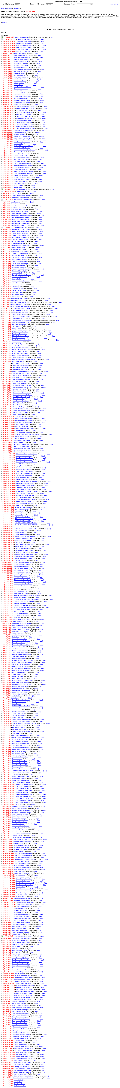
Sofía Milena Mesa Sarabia (21, 65)
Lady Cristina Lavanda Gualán (20, 229)
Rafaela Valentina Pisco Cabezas (21, 225)
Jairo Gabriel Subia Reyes (21, 93)
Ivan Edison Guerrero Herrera (23, 527)
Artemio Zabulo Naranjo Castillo (24, 794)
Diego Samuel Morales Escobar (20, 373)
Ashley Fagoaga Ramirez (19, 247)
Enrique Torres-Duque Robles (20, 940)
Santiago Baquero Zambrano (24, 122)
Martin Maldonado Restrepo (19, 950)
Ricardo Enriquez (15, 202)
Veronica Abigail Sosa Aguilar (22, 979)
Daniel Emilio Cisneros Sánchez (22, 87)
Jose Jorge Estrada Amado (23, 1054)
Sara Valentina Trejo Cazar (21, 588)
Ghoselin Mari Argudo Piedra (21, 916)
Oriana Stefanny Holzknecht (20, 666)
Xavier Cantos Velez (19, 183)
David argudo (18, 542)
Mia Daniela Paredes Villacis (21, 98)
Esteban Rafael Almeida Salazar (21, 645)
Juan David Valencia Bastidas (23, 857)
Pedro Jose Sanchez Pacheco (22, 167)
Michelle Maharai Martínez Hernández (23, 1078)
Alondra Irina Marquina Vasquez (19, 211)
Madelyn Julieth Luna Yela (20, 412)
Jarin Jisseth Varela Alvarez (19, 822)
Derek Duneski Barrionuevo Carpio (20, 206)
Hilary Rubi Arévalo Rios (20, 59)
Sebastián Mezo (20, 887)
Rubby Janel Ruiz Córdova (19, 261)
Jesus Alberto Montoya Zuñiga (22, 1072)
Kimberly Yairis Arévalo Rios (21, 61)
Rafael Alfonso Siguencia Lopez (20, 1013)
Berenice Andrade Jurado (20, 155)
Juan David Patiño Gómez (21, 71)
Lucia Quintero (18, 1060)
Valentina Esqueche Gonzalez (20, 312)
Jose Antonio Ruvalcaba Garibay (24, 855)
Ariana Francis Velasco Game (20, 263)
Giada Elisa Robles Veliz (21, 426)
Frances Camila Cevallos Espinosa (21, 668)
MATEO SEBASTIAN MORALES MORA (27, 481)
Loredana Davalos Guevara (20, 1029)
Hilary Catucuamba (18, 403)
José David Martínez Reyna (21, 981)
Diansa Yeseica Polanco (18, 1003)
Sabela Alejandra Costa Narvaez (21, 749)
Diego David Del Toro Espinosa (20, 347)
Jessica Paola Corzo (19, 912)
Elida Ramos (19, 191)
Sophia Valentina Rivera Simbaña (24, 550)
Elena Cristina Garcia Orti (19, 672)
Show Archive (114, 4)
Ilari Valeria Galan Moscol (20, 79)
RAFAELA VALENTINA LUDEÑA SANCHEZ (24, 359)
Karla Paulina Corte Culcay (19, 251)
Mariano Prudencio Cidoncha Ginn (23, 995)
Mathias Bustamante (17, 633)
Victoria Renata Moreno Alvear (20, 739)
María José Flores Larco (22, 477)
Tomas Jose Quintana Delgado (24, 796)
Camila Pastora (18, 185)
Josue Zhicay (14, 204)
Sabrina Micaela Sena (20, 1074)
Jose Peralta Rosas (19, 1084)
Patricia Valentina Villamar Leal (20, 231)
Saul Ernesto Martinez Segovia (20, 962)
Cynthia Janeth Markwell (21, 424)
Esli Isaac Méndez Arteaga (22, 1046)
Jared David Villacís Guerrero (20, 239)
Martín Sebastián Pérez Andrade (21, 1007)
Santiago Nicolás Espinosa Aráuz (21, 966)
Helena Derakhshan (19, 53)
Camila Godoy (17, 617)
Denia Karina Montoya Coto (23, 479)
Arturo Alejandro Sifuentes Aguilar (23, 138)
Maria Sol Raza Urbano (18, 755)
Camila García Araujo (21, 534)
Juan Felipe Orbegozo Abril (23, 493)
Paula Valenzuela (20, 896)
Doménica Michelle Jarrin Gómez (22, 841)
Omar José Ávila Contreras (19, 314)
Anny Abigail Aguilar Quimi (21, 615)
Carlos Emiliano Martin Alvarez (22, 1070)
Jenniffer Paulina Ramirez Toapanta (23, 140)
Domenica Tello (16, 952)
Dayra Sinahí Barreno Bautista (22, 91)
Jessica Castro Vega (19, 75)
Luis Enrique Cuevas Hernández (24, 784)
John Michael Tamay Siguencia (21, 397)
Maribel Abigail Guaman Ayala (20, 221)
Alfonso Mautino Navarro (20, 63)
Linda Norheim (18, 1082)
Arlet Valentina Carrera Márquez (20, 336)
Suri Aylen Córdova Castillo (19, 729)
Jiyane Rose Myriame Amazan (24, 126)
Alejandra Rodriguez (19, 134)
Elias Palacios (16, 774)
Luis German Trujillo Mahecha (20, 682)
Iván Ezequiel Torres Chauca (24, 456)
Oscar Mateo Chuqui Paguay (20, 1017)
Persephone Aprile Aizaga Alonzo (23, 873)
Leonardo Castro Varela (19, 389)
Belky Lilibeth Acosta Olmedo (24, 989)
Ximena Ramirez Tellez (18, 1011)
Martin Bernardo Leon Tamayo (20, 741)
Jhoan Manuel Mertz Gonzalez (22, 1064)
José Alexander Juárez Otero (20, 332)
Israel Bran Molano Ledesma (20, 956)
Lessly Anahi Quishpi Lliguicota (24, 503)
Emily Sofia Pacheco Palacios (22, 914)
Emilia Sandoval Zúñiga (18, 265)
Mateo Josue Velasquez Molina (24, 45)
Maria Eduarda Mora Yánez (22, 436)
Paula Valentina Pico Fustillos (24, 790)
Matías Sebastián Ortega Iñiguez (21, 837)
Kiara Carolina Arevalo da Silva (21, 1034)
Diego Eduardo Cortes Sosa (23, 43)
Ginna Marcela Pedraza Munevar (23, 1050)
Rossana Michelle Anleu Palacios (23, 1058)
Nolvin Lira (18, 804)
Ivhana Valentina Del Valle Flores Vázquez (26, 536)
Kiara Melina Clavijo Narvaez (20, 711)
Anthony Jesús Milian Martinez (23, 418)
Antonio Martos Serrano (18, 968)
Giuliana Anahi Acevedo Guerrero (21, 195)
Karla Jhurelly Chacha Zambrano (22, 163)
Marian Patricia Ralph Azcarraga (20, 932)
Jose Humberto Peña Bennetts (20, 954)
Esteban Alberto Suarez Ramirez (25, 985)
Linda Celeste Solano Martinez (20, 253)
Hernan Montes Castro (18, 318)
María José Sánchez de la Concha (21, 623)
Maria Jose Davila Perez (22, 792)
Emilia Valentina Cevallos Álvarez (21, 316)
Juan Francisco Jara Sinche (20, 401)
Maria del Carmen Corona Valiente (23, 993)
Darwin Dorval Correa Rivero (19, 1023)
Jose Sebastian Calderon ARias (20, 743)
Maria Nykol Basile (17, 273)
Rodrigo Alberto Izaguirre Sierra (23, 977)
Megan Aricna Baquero (18, 824)
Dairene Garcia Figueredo (23, 892)
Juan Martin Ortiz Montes (18, 207)
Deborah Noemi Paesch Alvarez (21, 619)
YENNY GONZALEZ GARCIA (23, 521)
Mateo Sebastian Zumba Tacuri (22, 580)
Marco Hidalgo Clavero (19, 621)
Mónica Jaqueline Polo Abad (20, 814)
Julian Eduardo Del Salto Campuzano (23, 839)
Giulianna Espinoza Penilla (19, 694)
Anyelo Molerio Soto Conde (21, 55)
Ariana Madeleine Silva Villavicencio (22, 680)
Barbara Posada (16, 328)
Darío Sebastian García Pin (23, 904)
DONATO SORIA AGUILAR (21, 446)
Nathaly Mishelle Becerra (20, 67)
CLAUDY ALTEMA (20, 416)
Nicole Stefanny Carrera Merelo (20, 1015)
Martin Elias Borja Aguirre (19, 830)
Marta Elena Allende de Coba (20, 1025)
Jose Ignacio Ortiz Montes (23, 51)
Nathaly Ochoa (16, 946)
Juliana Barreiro (16, 342)
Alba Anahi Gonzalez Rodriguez (21, 649)
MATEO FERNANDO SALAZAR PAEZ (22, 660)
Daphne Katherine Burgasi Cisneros (22, 349)
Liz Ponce (16, 589)
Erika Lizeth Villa (18, 144)
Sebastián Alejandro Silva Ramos (23, 130)
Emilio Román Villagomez (23, 881)
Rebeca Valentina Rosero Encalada (25, 485)
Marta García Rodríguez (19, 391)
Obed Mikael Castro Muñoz (23, 41)
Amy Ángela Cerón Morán (23, 786)
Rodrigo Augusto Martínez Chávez (25, 501)
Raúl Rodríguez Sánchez (19, 727)
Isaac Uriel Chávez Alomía (19, 377)
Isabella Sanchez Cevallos (19, 290)
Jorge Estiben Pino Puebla (19, 944)
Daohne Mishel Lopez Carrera (20, 751)
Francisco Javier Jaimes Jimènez (21, 721)
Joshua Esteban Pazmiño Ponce (21, 235)
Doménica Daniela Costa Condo (23, 538)
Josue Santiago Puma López (22, 448)
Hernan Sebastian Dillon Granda (22, 936)
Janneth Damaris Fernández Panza (21, 340)
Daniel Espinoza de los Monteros (20, 217)
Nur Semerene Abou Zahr (19, 383)
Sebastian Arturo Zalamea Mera (24, 891)
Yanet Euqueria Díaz (18, 399)
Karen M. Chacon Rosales (21, 438)
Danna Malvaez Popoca (18, 643)
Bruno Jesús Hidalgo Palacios (22, 148)
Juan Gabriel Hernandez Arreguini (21, 1019)
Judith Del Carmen (17, 696)
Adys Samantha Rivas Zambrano (24, 420)
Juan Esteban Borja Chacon (21, 159)
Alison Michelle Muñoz (22, 110)
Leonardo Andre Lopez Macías (24, 475)
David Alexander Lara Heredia (22, 102)
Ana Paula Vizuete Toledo (19, 345)
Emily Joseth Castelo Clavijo (24, 116)
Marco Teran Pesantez (20, 152)
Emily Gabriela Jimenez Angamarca (23, 173)
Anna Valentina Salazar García (22, 578)
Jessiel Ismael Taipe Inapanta (22, 440)
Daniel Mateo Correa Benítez (19, 926)
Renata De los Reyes (18, 288)
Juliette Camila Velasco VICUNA (24, 519)
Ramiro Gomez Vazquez (18, 338)
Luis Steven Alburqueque (22, 509)
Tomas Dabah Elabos (21, 1052)
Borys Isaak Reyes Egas (19, 237)
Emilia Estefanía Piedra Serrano (21, 700)
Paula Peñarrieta (18, 442)
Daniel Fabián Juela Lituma (19, 725)
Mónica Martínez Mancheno (19, 1001)
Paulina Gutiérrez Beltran (24, 39)
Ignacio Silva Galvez (18, 676)
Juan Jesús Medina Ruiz (19, 656)
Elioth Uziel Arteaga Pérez (19, 381)
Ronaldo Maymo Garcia (20, 177)
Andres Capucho (17, 414)
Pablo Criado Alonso (19, 73)
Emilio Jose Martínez (20, 1086)
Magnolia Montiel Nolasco (22, 975)
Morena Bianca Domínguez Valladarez (26, 462)
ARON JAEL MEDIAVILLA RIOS (21, 664)
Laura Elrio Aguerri (17, 828)
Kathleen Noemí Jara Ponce (20, 650)
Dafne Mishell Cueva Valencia (22, 96)
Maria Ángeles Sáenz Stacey (23, 1068)
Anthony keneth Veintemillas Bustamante (23, 371)
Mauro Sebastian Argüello (22, 863)
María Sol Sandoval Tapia (21, 593)
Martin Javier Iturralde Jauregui (23, 853)
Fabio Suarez (15, 733)
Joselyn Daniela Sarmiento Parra (24, 428)
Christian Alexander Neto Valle (20, 365)
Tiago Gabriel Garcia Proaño (23, 788)
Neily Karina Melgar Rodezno (24, 469)
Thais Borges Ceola (17, 767)
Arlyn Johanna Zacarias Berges (20, 747)
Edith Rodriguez (16, 286)
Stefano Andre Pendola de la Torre (25, 495)
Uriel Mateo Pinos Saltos (20, 576)
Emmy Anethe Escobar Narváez (24, 471)
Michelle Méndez (19, 973)
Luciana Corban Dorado (18, 713)
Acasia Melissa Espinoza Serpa (22, 154)
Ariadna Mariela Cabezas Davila (20, 306)
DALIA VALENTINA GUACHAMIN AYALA (26, 528)
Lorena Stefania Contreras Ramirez (21, 812)
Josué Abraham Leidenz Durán (20, 635)
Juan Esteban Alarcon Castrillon (24, 802)
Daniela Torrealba (16, 934)
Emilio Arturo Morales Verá (21, 169)
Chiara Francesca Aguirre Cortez (24, 798)
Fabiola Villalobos (17, 283)
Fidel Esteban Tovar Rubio (21, 570)
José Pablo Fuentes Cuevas (23, 497)
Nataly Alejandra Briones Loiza (20, 625)
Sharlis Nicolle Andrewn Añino (20, 765)
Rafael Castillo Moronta (18, 241)
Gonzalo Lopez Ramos (18, 284)
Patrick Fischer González (19, 808)
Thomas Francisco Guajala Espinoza (26, 499)
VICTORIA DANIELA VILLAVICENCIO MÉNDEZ (27, 599)
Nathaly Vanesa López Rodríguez (25, 108)
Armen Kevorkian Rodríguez (20, 820)
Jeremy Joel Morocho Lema (19, 357)
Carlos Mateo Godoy (19, 104)
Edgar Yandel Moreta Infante (23, 47)
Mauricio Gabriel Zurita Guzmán (21, 641)
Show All (3, 8)
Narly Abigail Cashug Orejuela (20, 197)
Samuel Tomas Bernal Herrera (22, 609)
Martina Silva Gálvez (18, 678)
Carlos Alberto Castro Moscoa (22, 94)
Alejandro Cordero (20, 875)
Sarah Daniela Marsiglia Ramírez (21, 833)
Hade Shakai (15, 637)
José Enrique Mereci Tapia (18, 209)
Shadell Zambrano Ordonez (19, 639)
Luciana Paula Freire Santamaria (21, 245)
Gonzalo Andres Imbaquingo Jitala (25, 883)
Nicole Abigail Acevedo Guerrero (22, 157)
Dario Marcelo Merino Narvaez (20, 631)
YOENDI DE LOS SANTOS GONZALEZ (26, 523)
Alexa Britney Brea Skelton (19, 745)
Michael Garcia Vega (17, 717)
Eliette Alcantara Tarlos (21, 1044)
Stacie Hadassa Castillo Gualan (20, 772)
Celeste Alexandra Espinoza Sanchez (25, 544)
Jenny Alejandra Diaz (18, 243)
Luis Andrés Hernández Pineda (24, 112)
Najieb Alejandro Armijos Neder (22, 898)
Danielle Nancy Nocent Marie (21, 574)
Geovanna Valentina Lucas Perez (23, 568)
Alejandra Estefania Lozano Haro (20, 302)
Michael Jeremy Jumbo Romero (23, 558)
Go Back (4, 22)
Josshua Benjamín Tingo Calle (21, 845)
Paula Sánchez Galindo (20, 132)
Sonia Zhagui (14, 698)
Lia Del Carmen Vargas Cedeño (24, 49)
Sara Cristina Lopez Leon (19, 702)
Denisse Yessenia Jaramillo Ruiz (21, 964)
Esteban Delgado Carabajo (21, 613)
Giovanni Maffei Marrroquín (23, 1056)
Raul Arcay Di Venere (21, 513)
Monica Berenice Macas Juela (24, 879)
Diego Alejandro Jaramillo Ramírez (21, 275)
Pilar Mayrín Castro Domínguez (20, 281)
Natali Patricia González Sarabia (22, 1062)
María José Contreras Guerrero (22, 997)
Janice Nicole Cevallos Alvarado (22, 586)
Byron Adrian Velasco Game (19, 761)
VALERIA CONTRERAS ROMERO (23, 605)
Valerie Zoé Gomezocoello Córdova (23, 146)
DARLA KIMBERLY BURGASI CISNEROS (27, 491)
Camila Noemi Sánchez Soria (24, 487)
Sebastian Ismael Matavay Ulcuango (24, 601)
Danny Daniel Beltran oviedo (19, 304)
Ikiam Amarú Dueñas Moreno (21, 175)
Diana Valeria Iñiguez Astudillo (22, 918)
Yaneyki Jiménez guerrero (19, 627)
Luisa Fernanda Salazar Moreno (22, 393)
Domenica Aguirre (17, 709)
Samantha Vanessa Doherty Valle (22, 1036)
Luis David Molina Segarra (19, 324)
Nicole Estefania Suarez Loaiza (22, 572)
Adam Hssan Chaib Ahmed (19, 735)
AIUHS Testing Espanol (21, 37)
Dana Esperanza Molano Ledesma (21, 960)
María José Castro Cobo (19, 647)
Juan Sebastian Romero (22, 877)
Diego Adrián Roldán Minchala (20, 367)
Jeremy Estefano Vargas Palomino (23, 165)
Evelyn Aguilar (19, 430)
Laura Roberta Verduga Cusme (22, 142)
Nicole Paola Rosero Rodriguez (22, 100)
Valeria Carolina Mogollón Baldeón (21, 922)
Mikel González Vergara (19, 406)
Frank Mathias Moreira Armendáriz (25, 483)
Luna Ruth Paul (20, 464)
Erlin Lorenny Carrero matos (22, 444)
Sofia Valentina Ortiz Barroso (20, 369)
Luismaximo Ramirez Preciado (20, 223)
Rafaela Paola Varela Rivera (20, 686)
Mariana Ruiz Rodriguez (20, 603)
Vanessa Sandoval (17, 835)
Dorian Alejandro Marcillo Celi (20, 1005)
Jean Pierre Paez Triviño (20, 849)
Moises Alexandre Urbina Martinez (21, 269)
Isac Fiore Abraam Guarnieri (19, 330)
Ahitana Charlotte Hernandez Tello (21, 719)
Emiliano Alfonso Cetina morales (23, 199)
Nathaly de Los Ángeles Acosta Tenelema (25, 607)
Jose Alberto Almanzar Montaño (23, 869)
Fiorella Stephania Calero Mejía (24, 902)
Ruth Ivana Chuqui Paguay (21, 920)
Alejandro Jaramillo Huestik (21, 181)
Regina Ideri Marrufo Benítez (24, 120)
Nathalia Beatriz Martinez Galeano (21, 654)
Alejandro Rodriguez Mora (20, 1027)
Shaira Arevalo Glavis (18, 753)
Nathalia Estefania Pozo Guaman (21, 776)
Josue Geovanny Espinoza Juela (21, 690)
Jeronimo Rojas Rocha (20, 908)
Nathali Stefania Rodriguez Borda (25, 991)
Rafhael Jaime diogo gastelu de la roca (26, 454)
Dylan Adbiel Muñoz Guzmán (20, 353)
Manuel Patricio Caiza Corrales (22, 136)
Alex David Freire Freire (20, 161)
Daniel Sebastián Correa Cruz (20, 310)
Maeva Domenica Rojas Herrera (20, 958)
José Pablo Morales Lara (20, 591)
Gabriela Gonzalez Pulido (21, 865)
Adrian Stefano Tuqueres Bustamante (21, 215)
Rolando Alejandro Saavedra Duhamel (24, 1076)
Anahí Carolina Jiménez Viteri (22, 566)
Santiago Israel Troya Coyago (22, 564)
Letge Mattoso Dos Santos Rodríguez (22, 375)
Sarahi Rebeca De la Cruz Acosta (23, 584)
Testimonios (16, 8)
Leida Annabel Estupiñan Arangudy (23, 1048)
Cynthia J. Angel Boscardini (19, 351)
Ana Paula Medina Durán (20, 910)
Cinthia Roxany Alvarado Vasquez (21, 308)
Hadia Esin (15, 948)
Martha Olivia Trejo (19, 1080)
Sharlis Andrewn (16, 704)
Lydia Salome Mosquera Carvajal (25, 106)
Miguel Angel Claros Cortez (19, 692)
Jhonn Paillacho (18, 187)
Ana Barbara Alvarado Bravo (19, 763)
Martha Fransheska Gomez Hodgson (22, 806)
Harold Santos (20, 505)
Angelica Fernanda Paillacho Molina (24, 554)
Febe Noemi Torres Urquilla (19, 271)
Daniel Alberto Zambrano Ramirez (21, 782)
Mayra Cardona (19, 511)
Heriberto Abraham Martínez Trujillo (22, 387)
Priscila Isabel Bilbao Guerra (20, 1009)
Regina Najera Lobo (18, 843)
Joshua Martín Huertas (20, 597)
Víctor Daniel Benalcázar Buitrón (21, 924)
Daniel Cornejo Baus (17, 831)
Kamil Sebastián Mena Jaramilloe (21, 379)
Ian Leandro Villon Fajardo (18, 300)
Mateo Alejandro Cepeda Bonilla (20, 322)
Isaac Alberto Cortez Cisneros (23, 540)
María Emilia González (21, 530)
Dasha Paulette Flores (20, 81)
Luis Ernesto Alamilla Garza (22, 517)
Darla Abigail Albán (19, 83)
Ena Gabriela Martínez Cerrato (20, 257)
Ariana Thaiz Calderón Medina (20, 769)
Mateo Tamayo (16, 296)
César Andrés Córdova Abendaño (21, 410)
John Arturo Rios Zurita (18, 674)
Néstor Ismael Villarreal (18, 778)
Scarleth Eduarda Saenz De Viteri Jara (24, 150)
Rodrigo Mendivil (16, 279)
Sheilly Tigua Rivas (17, 292)
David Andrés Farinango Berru (20, 970)
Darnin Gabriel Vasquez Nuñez (22, 77)
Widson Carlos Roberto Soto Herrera (22, 662)
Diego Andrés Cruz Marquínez (22, 999)
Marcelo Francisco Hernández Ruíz (25, 889)
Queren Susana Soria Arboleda (24, 467)
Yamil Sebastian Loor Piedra (21, 179)
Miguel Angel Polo (19, 871)
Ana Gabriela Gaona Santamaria (22, 385)
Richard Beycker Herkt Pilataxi (22, 450)
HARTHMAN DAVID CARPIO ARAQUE (22, 770)
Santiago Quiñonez (20, 552)
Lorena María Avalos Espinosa (24, 124)
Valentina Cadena (18, 85)
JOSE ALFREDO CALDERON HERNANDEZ (27, 434)
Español (9, 8)
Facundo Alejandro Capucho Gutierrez (23, 408)
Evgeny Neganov (20, 466)
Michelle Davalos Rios (18, 688)
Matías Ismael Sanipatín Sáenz (20, 826)
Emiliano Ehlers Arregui (18, 715)
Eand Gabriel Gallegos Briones (20, 219)
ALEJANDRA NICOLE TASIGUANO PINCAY (27, 525)
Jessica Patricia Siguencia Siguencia (22, 810)
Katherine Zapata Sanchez (19, 277)
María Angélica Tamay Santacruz (21, 363)
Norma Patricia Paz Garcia (19, 928)
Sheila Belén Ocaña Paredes (22, 867)
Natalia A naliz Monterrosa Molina (21, 670)
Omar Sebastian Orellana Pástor (24, 885)
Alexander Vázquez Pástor (21, 900)
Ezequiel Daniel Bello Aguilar (23, 983)
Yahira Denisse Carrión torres (20, 233)
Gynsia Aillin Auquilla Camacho (23, 507)
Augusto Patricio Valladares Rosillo (23, 562)
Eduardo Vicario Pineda (18, 249)
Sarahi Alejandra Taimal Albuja (20, 816)
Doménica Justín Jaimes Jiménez (21, 731)
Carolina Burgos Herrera (22, 906)
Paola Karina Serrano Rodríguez (21, 708)
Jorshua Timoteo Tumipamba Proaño (22, 684)
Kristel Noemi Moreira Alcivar (22, 452)
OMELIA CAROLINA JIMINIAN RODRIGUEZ (24, 723)
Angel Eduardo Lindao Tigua (20, 652)
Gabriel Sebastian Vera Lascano (22, 69)
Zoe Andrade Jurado (17, 294)
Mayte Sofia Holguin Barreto (19, 298)
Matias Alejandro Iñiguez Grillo (22, 57)
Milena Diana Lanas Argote (21, 89)
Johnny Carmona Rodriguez (23, 987)
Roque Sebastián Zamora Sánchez (21, 320)
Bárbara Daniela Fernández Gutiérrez (25, 859)
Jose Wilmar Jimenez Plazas (21, 847)
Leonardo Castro (17, 405)
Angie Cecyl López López (19, 818)
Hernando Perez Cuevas (19, 658)
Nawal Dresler (18, 1042)
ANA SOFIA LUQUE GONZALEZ (24, 556)
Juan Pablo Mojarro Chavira (20, 1038)
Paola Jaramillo (16, 326)
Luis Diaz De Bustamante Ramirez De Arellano (26, 595)
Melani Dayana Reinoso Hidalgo (20, 780)
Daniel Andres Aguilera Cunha (21, 1032)
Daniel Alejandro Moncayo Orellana (23, 582)
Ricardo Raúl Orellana (18, 361)
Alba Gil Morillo (16, 193)
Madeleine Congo (19, 515)
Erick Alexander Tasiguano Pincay (25, 128)
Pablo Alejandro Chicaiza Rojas (20, 355)
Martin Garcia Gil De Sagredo (24, 473)
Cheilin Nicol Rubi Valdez (22, 548)
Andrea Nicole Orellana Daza (22, 1066)
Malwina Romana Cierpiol (19, 259)
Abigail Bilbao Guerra (21, 894)
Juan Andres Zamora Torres (19, 334)
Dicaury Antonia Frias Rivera (19, 1021)
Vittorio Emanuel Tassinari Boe (20, 942)
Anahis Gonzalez (19, 532)
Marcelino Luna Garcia (18, 255)
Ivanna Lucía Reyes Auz (19, 344)
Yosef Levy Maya (19, 1040)
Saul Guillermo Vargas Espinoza (21, 971)
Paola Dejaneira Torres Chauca (24, 458)
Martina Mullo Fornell (20, 227)
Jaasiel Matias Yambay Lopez (24, 118)
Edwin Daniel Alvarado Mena (19, 930)
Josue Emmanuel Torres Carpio (23, 422)
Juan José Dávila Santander (22, 861)
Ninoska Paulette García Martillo (21, 629)
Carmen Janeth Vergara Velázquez (22, 395)
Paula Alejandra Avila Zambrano (20, 938)
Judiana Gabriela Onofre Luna (23, 546)
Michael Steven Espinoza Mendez (21, 737)
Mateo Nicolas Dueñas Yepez (20, 757)
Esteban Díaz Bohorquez (19, 267)
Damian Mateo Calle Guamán (19, 213)
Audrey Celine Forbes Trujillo (21, 1031)
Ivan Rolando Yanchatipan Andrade (23, 171)
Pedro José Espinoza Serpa (23, 114)
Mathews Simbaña (18, 851)
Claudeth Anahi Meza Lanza (23, 800)
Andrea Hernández (20, 560)
